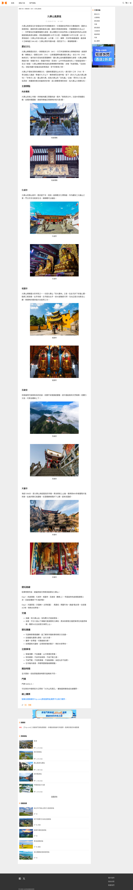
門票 (95, 38)
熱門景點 (32, 3)
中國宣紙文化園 (39, 785)
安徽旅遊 (27, 9)
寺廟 (29, 705)
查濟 (35, 741)
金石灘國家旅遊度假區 (41, 852)
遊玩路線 (97, 21)
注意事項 (97, 31)
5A (25, 705)
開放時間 (97, 34)
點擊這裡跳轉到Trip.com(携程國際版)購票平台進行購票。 (44, 699)
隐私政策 (111, 881)
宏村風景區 (38, 774)
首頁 (12, 3)
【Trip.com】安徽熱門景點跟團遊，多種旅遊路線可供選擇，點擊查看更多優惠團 (51, 727)
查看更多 (54, 797)
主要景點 (97, 17)
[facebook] (20, 878)
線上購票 (97, 41)
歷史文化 (97, 14)
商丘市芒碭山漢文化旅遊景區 (44, 808)
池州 (32, 9)
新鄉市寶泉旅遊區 (40, 830)
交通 (95, 24)
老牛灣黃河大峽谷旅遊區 (42, 819)
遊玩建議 (97, 27)
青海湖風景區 (38, 841)
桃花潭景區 (38, 752)
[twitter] (24, 878)
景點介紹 (22, 3)
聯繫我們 (111, 885)
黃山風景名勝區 (39, 763)
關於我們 (111, 878)
